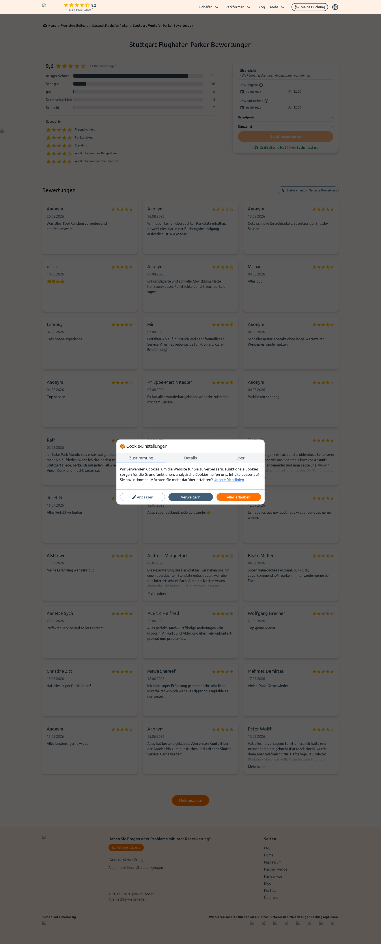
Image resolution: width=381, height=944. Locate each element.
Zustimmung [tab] (141, 458)
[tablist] (190, 458)
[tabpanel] (190, 474)
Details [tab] (190, 458)
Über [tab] (240, 458)
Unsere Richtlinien (229, 479)
